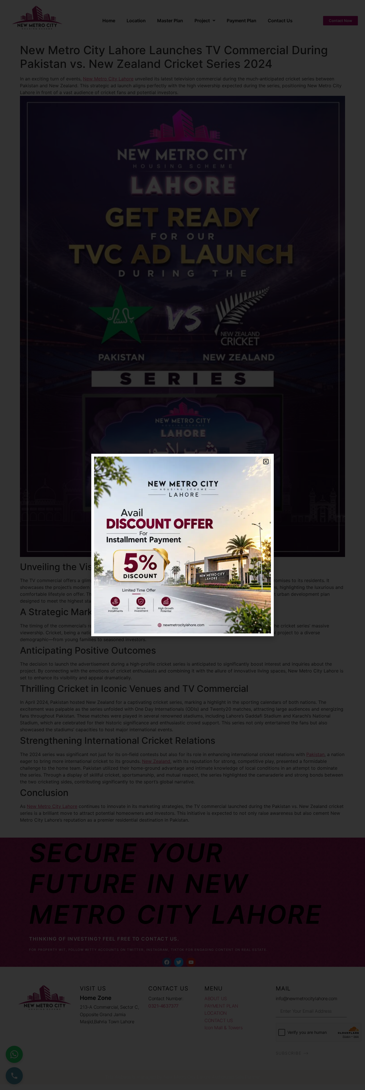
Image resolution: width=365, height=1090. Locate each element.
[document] (182, 545)
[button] (266, 461)
